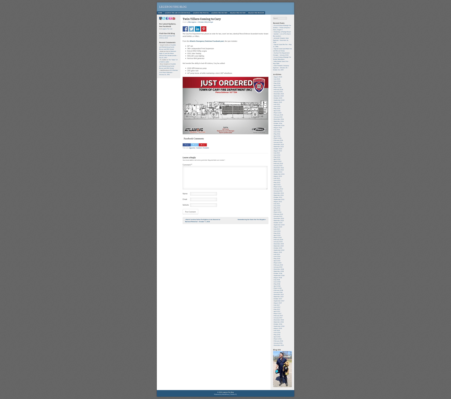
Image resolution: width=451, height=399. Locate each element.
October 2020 (278, 223)
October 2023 (278, 149)
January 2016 (278, 343)
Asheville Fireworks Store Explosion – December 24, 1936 (281, 40)
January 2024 (278, 142)
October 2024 (278, 123)
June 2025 (277, 106)
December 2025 (279, 94)
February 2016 (278, 341)
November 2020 (279, 220)
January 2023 (278, 165)
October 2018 (278, 273)
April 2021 (277, 210)
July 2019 (277, 254)
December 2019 (279, 244)
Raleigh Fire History (238, 13)
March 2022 (278, 187)
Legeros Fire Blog (173, 6)
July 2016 (277, 330)
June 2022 (277, 180)
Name (185, 193)
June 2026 (277, 81)
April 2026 (277, 85)
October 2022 (278, 172)
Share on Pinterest (203, 29)
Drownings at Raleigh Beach (282, 32)
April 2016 (277, 337)
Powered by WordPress (221, 394)
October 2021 (278, 197)
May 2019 (277, 258)
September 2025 (279, 100)
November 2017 (279, 296)
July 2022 (277, 178)
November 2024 (279, 121)
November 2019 (279, 246)
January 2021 (278, 216)
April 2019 (277, 261)
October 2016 (278, 324)
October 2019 (278, 248)
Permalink (206, 148)
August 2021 (278, 201)
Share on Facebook (185, 29)
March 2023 (277, 161)
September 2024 (279, 125)
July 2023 (277, 153)
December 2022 (279, 168)
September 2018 (279, 275)
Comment (199, 148)
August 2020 (278, 227)
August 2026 (278, 77)
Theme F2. (233, 394)
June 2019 (277, 256)
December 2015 (279, 345)
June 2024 (277, 132)
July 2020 (277, 229)
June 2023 (277, 155)
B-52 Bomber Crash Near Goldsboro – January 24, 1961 (168, 72)
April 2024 (277, 136)
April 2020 (277, 235)
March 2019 (277, 263)
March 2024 (278, 138)
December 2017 (279, 294)
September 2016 (279, 326)
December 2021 (279, 193)
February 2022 (278, 189)
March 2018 (278, 288)
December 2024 (279, 119)
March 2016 (278, 339)
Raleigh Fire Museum (256, 13)
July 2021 (277, 203)
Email (185, 199)
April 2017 (277, 311)
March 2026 (278, 87)
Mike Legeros (192, 22)
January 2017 (278, 318)
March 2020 (278, 237)
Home (160, 13)
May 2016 (277, 334)
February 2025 (278, 115)
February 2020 (278, 239)
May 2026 (277, 83)
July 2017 (277, 305)
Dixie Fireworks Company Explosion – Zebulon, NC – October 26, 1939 (281, 68)
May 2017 (277, 309)
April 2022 (277, 184)
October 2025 (278, 98)
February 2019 (278, 265)
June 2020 (277, 231)
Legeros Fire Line (167, 29)
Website (186, 205)
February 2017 (278, 315)
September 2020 (279, 225)
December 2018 (279, 269)
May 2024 (277, 134)
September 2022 (279, 174)
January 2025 (278, 117)
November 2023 (279, 146)
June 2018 (277, 282)
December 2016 (279, 320)
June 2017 (277, 307)
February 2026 (278, 89)
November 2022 (279, 170)
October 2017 (278, 299)
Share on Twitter (191, 29)
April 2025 (277, 111)
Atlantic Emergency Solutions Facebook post (207, 41)
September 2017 (279, 301)
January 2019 (278, 267)
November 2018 (279, 271)
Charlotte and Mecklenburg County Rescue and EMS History (167, 47)
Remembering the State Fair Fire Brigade (252, 219)
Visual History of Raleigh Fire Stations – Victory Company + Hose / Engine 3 (282, 28)
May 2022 (277, 182)
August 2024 (278, 127)
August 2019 (278, 252)
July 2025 (277, 104)
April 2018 (277, 286)
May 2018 (277, 284)
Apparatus (192, 148)
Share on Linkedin (197, 29)
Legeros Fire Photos (201, 13)
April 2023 (277, 159)
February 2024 (278, 140)
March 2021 (277, 212)
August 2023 (278, 151)
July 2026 (277, 79)
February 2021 (278, 214)
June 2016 (277, 332)
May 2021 (277, 208)
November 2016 (279, 322)
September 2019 (279, 250)
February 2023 (278, 163)
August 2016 (278, 328)
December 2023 (279, 144)
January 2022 (278, 191)
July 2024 (277, 130)
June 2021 (277, 206)
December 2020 (279, 218)
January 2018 (278, 292)
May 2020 (277, 233)
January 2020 (278, 242)
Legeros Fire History (219, 13)
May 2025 (277, 108)
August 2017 (278, 303)
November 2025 (279, 96)
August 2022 (278, 176)
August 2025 (278, 102)
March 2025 (278, 113)
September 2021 (279, 199)
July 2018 (277, 280)
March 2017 (277, 313)
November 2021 (279, 195)
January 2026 (278, 92)
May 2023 (277, 157)
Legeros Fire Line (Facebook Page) (177, 13)
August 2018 (278, 277)
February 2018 (278, 290)
